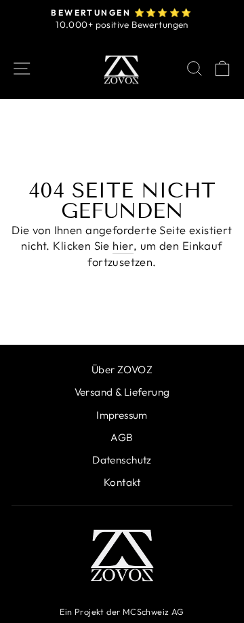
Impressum (122, 415)
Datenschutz (122, 459)
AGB (121, 437)
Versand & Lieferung (122, 391)
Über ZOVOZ (122, 369)
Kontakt (122, 482)
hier (123, 245)
